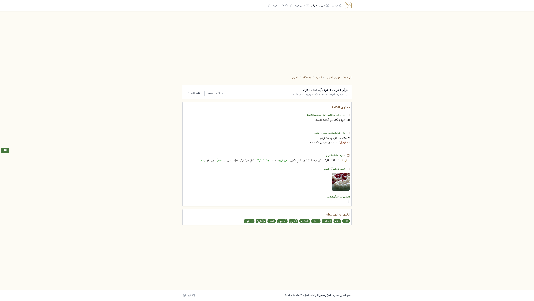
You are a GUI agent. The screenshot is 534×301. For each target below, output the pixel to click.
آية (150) (307, 77)
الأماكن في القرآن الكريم (338, 197)
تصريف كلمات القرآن (335, 155)
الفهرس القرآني (334, 77)
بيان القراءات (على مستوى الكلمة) (329, 133)
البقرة (319, 77)
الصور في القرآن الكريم (334, 169)
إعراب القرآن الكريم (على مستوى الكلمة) (326, 115)
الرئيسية (348, 77)
